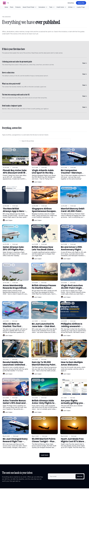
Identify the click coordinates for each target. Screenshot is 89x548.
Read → (84, 63)
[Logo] (4, 2)
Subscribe (79, 476)
